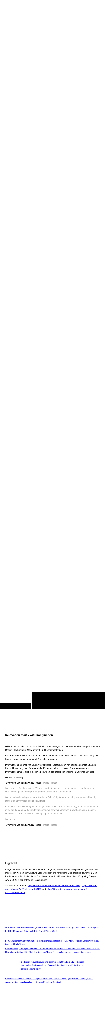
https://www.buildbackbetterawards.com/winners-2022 (54, 885)
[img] (52, 362)
